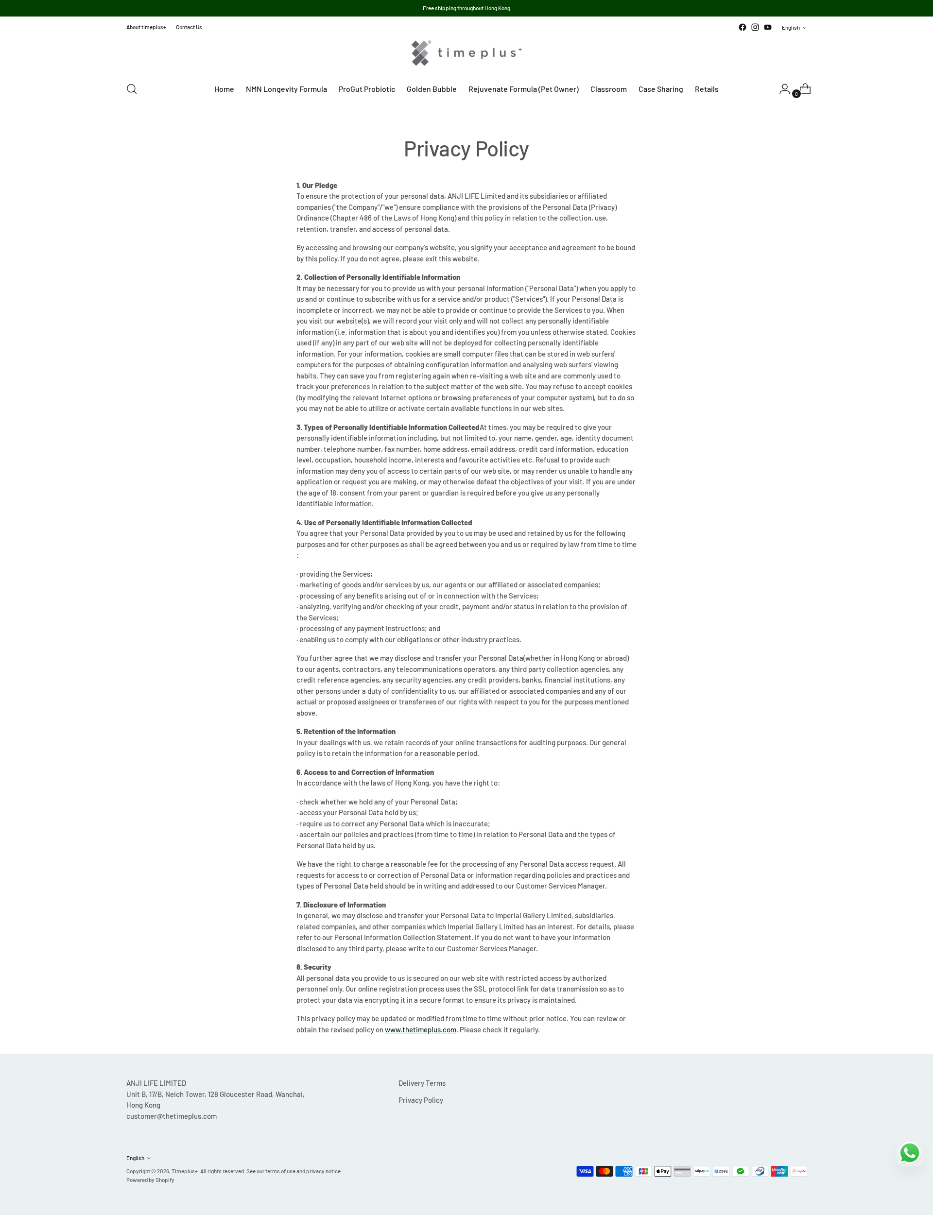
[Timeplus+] (466, 53)
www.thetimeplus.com (420, 1029)
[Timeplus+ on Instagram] (755, 27)
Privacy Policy (420, 1099)
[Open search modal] (131, 89)
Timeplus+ (185, 1170)
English (791, 27)
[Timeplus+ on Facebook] (742, 27)
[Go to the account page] (781, 89)
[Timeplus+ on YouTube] (767, 27)
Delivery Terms (422, 1082)
